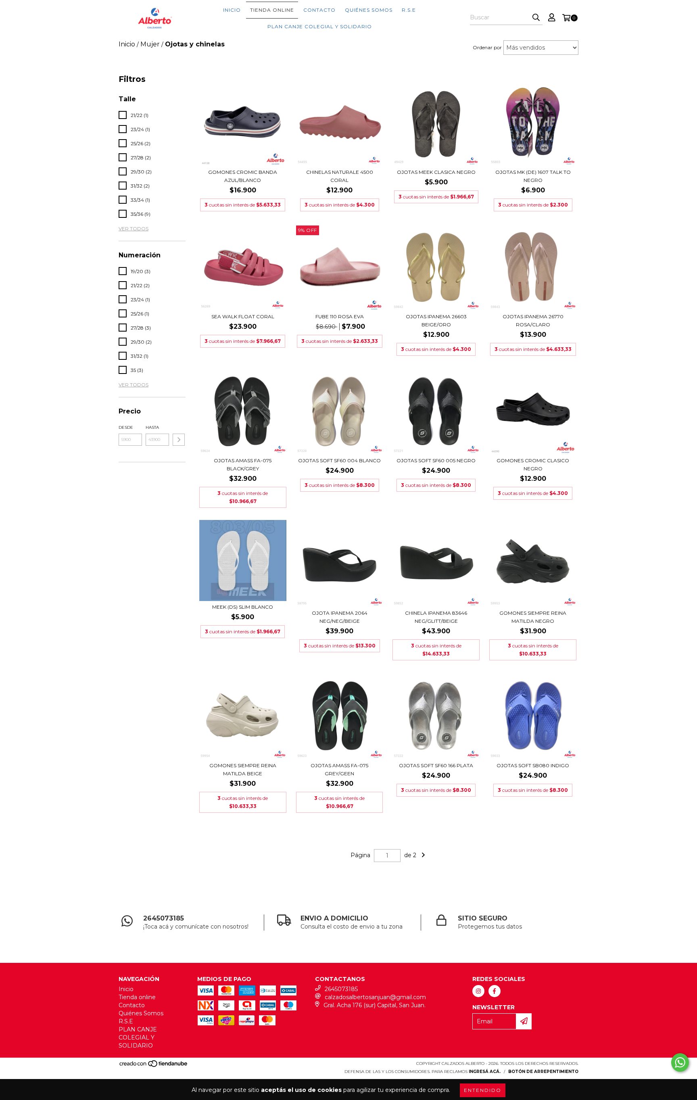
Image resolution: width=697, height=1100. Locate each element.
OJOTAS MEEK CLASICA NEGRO (436, 172)
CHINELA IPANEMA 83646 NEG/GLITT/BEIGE (436, 617)
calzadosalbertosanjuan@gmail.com (375, 997)
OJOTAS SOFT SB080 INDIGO (533, 765)
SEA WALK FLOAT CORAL (242, 316)
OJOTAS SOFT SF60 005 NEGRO (436, 460)
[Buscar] (536, 17)
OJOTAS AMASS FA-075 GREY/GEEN (339, 769)
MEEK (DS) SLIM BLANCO (242, 607)
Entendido (482, 1090)
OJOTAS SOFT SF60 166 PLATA (436, 765)
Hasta (152, 427)
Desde (126, 427)
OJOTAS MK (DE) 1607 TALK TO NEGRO (533, 176)
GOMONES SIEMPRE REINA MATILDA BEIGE (242, 769)
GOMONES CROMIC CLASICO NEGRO (533, 464)
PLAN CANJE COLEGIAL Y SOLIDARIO (319, 26)
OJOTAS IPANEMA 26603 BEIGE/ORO (436, 320)
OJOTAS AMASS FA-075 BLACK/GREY (242, 464)
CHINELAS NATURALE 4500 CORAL (339, 176)
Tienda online (272, 10)
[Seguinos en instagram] (478, 991)
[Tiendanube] (154, 1066)
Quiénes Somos (368, 10)
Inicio (232, 10)
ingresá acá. (485, 1071)
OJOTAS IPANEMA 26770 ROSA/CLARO (533, 320)
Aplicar (179, 440)
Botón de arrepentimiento (543, 1071)
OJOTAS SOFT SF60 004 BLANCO (339, 460)
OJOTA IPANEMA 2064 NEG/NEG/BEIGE (339, 617)
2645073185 (341, 989)
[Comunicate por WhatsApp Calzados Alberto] (680, 1062)
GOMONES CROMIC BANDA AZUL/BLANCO (242, 176)
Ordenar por (487, 47)
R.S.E (409, 10)
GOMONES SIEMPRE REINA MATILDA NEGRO (532, 617)
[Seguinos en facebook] (494, 991)
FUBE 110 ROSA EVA (339, 316)
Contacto (319, 10)
